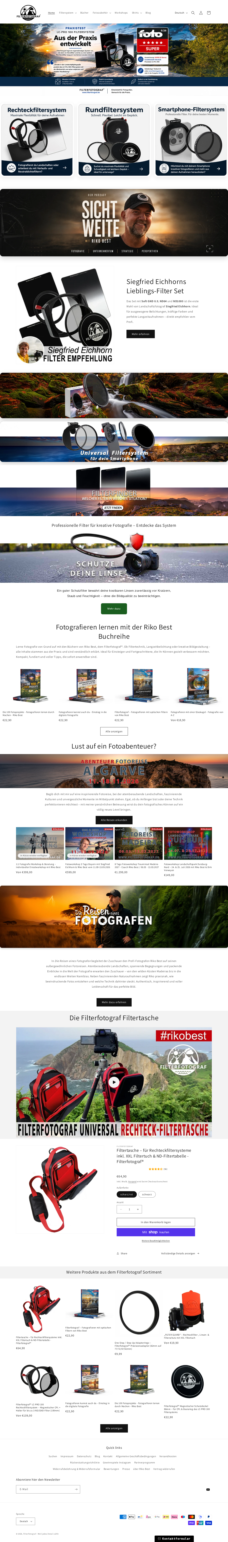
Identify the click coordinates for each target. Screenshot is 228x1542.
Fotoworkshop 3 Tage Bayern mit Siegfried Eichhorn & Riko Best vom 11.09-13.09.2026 (87, 866)
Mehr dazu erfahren (114, 1002)
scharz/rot (126, 1194)
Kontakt (108, 1456)
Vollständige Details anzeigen (178, 1253)
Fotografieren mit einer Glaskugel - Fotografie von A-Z (197, 714)
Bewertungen (111, 1469)
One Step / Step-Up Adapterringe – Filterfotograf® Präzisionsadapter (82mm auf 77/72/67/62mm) (138, 1345)
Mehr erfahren (140, 334)
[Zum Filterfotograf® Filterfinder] (114, 490)
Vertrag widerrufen (164, 1469)
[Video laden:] (114, 1082)
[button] (67, 12)
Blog (97, 1456)
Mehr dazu (113, 608)
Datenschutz (84, 1456)
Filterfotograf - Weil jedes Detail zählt (41, 1534)
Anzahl (120, 1202)
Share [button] (124, 1253)
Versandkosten (168, 1456)
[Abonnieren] (76, 1489)
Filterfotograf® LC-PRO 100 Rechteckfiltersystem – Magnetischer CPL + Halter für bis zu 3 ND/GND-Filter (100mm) (38, 1407)
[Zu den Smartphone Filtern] (114, 222)
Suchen (53, 1456)
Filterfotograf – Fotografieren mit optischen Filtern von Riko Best (141, 714)
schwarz (147, 1194)
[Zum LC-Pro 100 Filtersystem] (114, 60)
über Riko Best (141, 1469)
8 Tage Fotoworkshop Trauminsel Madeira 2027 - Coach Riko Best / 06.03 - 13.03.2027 (137, 866)
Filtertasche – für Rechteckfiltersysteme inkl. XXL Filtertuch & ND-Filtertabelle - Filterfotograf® (39, 1340)
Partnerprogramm (144, 1462)
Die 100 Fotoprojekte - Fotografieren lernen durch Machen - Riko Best (28, 714)
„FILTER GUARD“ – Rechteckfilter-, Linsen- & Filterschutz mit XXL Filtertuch (186, 1336)
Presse (126, 1469)
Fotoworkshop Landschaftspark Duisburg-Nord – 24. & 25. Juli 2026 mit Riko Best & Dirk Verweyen (188, 867)
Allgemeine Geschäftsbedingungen (136, 1456)
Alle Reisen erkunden (114, 820)
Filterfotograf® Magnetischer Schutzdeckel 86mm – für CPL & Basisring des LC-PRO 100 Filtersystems (187, 1409)
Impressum (67, 1456)
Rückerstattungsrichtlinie (85, 1462)
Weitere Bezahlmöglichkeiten (156, 1240)
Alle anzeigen (114, 731)
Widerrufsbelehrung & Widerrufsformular (76, 1469)
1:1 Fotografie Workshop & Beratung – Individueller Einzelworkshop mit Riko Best (38, 866)
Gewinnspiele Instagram (117, 1462)
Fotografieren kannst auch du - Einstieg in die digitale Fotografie (83, 714)
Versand (132, 1181)
